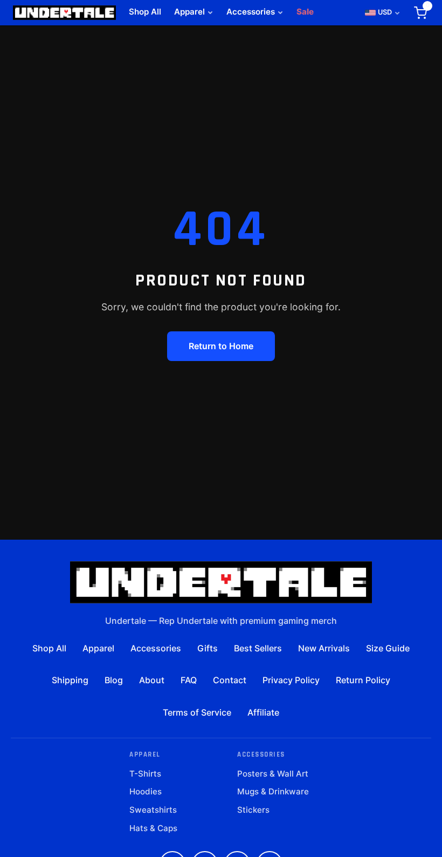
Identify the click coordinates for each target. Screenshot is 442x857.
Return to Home (221, 346)
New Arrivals (324, 648)
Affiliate (263, 712)
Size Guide (388, 648)
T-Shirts (145, 773)
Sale (305, 11)
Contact (229, 680)
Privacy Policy (291, 680)
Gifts (207, 648)
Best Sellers (258, 648)
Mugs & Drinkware (273, 791)
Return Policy (363, 680)
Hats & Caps (153, 828)
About (151, 680)
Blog (114, 680)
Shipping (70, 680)
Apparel (189, 11)
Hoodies (145, 791)
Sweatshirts (153, 810)
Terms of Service (197, 712)
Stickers (253, 810)
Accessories (250, 11)
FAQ (189, 680)
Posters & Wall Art (272, 773)
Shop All (145, 11)
